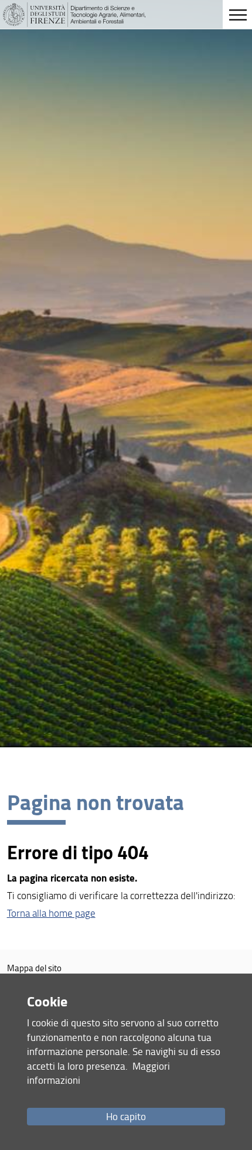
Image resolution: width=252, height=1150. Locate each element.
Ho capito (126, 1116)
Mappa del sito (34, 967)
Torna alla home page (51, 913)
